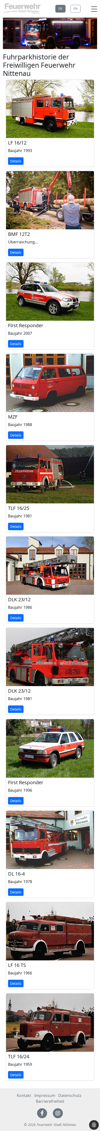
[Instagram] (57, 1112)
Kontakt (24, 1095)
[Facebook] (42, 1112)
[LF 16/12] (50, 109)
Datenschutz (70, 1095)
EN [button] (75, 9)
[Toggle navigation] (94, 8)
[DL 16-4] (50, 840)
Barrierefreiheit (50, 1101)
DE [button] (60, 9)
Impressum (44, 1095)
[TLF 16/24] (50, 1022)
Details (15, 161)
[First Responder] (50, 291)
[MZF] (50, 383)
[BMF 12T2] (50, 200)
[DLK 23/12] (50, 565)
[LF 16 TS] (50, 931)
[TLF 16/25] (50, 474)
